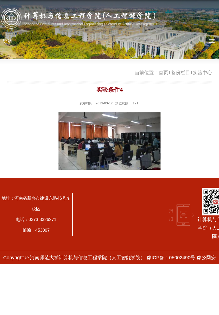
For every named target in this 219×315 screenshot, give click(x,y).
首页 (163, 72)
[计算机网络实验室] (109, 141)
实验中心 (202, 72)
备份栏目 (180, 72)
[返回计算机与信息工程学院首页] (80, 19)
